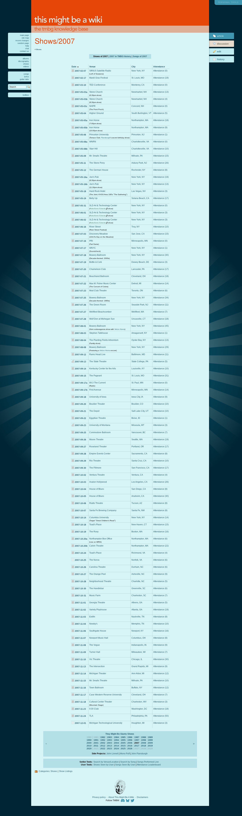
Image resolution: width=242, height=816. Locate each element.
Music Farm (94, 595)
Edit (219, 51)
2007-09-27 (80, 446)
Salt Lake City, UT (139, 411)
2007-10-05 (80, 496)
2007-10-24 (80, 553)
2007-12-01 (80, 723)
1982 (102, 737)
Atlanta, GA (136, 609)
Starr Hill (93, 148)
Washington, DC (139, 709)
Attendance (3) (160, 191)
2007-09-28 (80, 454)
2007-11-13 (80, 666)
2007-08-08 (80, 347)
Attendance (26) (161, 163)
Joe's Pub (94, 177)
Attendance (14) (161, 283)
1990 (89, 740)
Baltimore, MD (138, 354)
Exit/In (92, 616)
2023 (109, 748)
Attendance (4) (160, 99)
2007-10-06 (80, 503)
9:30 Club (94, 709)
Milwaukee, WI (138, 652)
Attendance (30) (161, 255)
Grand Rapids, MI (139, 666)
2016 (129, 746)
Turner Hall (94, 652)
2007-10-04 (80, 489)
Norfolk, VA (136, 560)
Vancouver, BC (138, 432)
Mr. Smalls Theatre (98, 156)
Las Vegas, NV (138, 191)
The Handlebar (96, 588)
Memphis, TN (137, 624)
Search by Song (128, 762)
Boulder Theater (97, 404)
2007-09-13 (80, 361)
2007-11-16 (80, 688)
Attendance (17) (161, 198)
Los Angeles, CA (139, 482)
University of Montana (99, 425)
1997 (136, 740)
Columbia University (99, 517)
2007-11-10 (80, 659)
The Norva (94, 560)
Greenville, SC (138, 588)
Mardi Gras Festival (98, 78)
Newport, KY (137, 631)
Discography (23, 61)
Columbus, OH (138, 638)
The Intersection (97, 666)
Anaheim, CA (137, 496)
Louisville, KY (138, 368)
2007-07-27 (80, 312)
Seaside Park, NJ (139, 304)
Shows (38, 49)
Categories (44, 771)
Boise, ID (135, 418)
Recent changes (22, 40)
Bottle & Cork (95, 262)
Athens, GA (136, 602)
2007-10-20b (81, 546)
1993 (109, 740)
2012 (102, 746)
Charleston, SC (138, 595)
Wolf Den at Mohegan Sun (102, 319)
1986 (129, 737)
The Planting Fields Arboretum (103, 340)
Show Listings (65, 771)
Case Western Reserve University (105, 694)
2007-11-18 (80, 702)
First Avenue (95, 390)
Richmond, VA (138, 553)
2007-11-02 (80, 610)
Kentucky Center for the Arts (102, 368)
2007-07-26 (80, 305)
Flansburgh (105, 138)
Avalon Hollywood (98, 482)
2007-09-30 (80, 468)
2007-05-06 (80, 135)
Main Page (24, 35)
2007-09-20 (80, 404)
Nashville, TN (137, 616)
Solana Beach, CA (140, 198)
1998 (143, 740)
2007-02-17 (80, 78)
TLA (91, 716)
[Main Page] (120, 16)
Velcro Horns (119, 329)
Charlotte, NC (138, 581)
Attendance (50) (161, 716)
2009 (150, 743)
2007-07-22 (80, 283)
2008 (143, 743)
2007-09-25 (80, 432)
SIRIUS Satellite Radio (100, 71)
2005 (123, 743)
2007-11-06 (80, 631)
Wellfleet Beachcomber (100, 312)
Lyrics (26, 77)
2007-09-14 (80, 369)
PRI (91, 241)
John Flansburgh (139, 753)
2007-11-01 (80, 602)
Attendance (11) (160, 304)
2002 (102, 743)
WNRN (92, 141)
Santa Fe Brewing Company (102, 510)
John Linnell (112, 753)
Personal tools (228, 2)
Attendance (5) (160, 113)
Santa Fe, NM (138, 510)
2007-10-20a (81, 539)
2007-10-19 (80, 532)
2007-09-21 (80, 411)
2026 (129, 748)
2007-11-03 (80, 617)
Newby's (93, 624)
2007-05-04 (80, 113)
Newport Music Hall (98, 638)
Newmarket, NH (139, 92)
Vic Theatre (94, 659)
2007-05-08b (81, 149)
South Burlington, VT (141, 113)
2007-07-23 (80, 291)
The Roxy (94, 531)
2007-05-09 (80, 156)
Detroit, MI (136, 283)
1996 (129, 740)
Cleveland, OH (138, 276)
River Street (95, 226)
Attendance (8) (160, 170)
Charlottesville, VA (140, 141)
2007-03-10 (80, 85)
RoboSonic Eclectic (98, 209)
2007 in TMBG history (120, 56)
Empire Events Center (99, 453)
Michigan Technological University (105, 723)
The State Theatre (97, 361)
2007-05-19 (80, 198)
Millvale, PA (137, 156)
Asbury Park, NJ (139, 163)
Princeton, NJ (137, 134)
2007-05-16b (81, 184)
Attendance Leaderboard (149, 764)
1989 (150, 737)
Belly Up (93, 198)
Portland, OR (137, 446)
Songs (26, 74)
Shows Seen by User (103, 764)
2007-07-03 (80, 234)
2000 (89, 743)
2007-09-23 (80, 425)
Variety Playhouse (98, 609)
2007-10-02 (80, 475)
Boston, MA (136, 531)
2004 (116, 743)
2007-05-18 (80, 191)
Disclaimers (142, 797)
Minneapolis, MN (139, 241)
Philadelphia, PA (139, 716)
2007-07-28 (80, 319)
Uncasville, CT (138, 319)
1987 (136, 737)
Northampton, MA (139, 120)
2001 (96, 743)
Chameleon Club (97, 269)
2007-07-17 (80, 248)
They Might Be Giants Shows (119, 734)
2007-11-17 (80, 695)
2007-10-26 (80, 567)
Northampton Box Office (100, 538)
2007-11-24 (80, 716)
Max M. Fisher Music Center (102, 283)
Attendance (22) (161, 546)
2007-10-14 (80, 517)
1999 (150, 740)
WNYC (92, 248)
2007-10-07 (80, 510)
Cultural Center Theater (100, 702)
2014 (116, 746)
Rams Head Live (97, 354)
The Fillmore (95, 468)
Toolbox (26, 95)
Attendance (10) (161, 148)
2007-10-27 (80, 574)
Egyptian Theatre (97, 418)
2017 (136, 746)
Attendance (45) (161, 326)
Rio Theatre (95, 460)
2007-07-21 (80, 276)
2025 (123, 748)
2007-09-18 (80, 397)
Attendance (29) (161, 347)
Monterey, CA (137, 85)
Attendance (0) (160, 71)
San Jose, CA (138, 234)
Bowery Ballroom (97, 255)
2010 (89, 746)
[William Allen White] (120, 787)
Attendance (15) (161, 156)
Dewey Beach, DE (140, 262)
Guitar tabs (24, 79)
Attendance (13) (161, 92)
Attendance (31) (161, 375)
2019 (150, 746)
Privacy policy (99, 797)
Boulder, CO (137, 404)
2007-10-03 (80, 482)
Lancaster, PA (138, 269)
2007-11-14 (80, 673)
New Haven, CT (139, 524)
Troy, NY (135, 226)
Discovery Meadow (98, 234)
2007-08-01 (80, 326)
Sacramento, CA (139, 453)
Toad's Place (95, 524)
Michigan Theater (97, 673)
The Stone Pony (97, 163)
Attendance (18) (161, 120)
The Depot (94, 411)
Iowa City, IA (137, 397)
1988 (143, 737)
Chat (27, 48)
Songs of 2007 (140, 56)
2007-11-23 (80, 709)
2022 (102, 748)
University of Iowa (97, 397)
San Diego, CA (138, 489)
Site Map (25, 38)
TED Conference (97, 85)
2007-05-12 (80, 170)
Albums (26, 58)
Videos (26, 66)
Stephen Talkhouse (98, 333)
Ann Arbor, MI (137, 673)
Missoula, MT (137, 425)
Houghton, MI (137, 723)
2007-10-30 (80, 588)
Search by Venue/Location (106, 762)
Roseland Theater (98, 446)
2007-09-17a (81, 383)
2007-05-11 (80, 163)
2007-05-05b (81, 127)
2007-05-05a (81, 120)
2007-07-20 (80, 269)
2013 (109, 746)
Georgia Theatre (97, 602)
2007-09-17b (81, 390)
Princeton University (99, 134)
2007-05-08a (81, 142)
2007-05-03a (81, 92)
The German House (98, 170)
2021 (96, 748)
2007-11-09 (80, 652)
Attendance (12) (161, 673)
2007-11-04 (80, 624)
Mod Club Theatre (98, 290)
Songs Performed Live (148, 762)
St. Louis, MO (137, 78)
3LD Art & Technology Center (103, 205)
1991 (96, 740)
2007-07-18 (80, 255)
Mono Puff (125, 753)
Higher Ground (96, 113)
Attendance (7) (160, 312)
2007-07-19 (80, 262)
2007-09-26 (80, 439)
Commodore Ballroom (100, 432)
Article (220, 35)
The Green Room (97, 304)
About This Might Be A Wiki (121, 797)
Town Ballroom (96, 687)
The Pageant (95, 375)
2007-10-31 (80, 595)
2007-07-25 (80, 298)
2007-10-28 (80, 581)
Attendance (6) (160, 290)
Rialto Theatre (96, 503)
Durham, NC (137, 567)
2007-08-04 (80, 340)
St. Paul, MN (137, 382)
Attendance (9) (160, 127)
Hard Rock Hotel (97, 191)
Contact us (24, 51)
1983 (109, 737)
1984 (116, 737)
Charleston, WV (139, 702)
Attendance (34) (161, 297)
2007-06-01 (80, 213)
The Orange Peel (97, 574)
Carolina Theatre (97, 567)
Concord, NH (137, 106)
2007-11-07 (80, 638)
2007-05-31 (80, 205)
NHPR (92, 106)
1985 (123, 737)
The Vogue (94, 645)
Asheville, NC (138, 574)
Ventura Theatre (97, 475)
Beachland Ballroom (99, 276)
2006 (129, 743)
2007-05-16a (81, 177)
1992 (102, 740)
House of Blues (96, 489)
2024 (116, 748)
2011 (96, 746)
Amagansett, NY (139, 333)
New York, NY (138, 71)
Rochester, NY (138, 170)
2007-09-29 (80, 461)
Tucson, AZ (136, 503)
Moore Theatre (96, 439)
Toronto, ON (137, 290)
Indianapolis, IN (139, 645)
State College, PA (139, 361)
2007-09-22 (80, 418)
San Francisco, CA (140, 468)
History (220, 59)
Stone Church (96, 92)
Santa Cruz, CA (138, 460)
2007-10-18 (80, 524)
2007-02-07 (80, 71)
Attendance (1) (160, 134)
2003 (109, 743)
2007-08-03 (80, 333)
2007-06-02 (80, 220)
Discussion (223, 43)
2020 (89, 748)
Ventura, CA (137, 475)
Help (27, 46)
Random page (23, 43)
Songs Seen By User (125, 764)
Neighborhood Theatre (100, 581)
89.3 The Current (97, 382)
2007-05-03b (81, 99)
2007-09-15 (80, 376)
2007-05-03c (81, 106)
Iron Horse (94, 120)
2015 (123, 746)
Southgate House (97, 631)
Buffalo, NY (136, 687)
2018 (143, 746)
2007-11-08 (80, 645)
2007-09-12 (80, 354)
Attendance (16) (161, 531)
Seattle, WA (137, 439)
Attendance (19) (161, 78)
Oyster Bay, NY (138, 340)
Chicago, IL (136, 659)
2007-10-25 (80, 560)
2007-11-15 (80, 680)
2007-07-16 (80, 241)
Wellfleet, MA (137, 312)
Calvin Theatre (96, 546)
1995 (123, 740)
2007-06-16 (80, 227)
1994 (116, 740)
